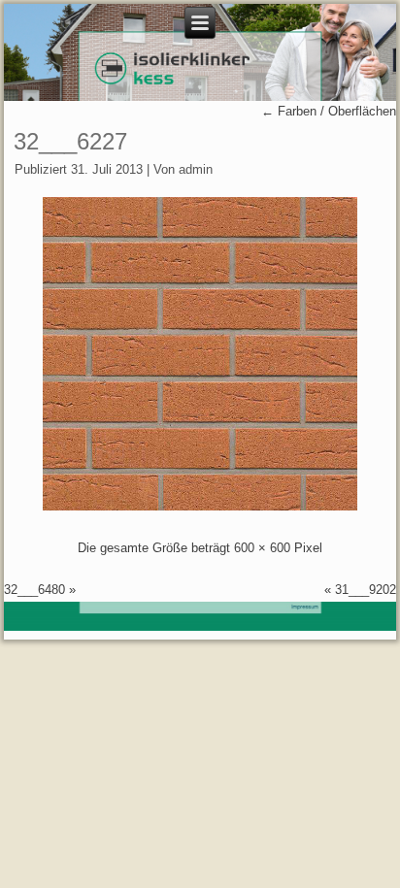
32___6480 (34, 589)
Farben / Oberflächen (328, 111)
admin (196, 169)
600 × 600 (262, 548)
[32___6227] (200, 506)
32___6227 (70, 141)
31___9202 (365, 589)
